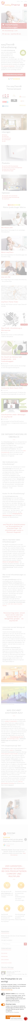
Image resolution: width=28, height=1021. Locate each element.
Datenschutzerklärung (6, 989)
